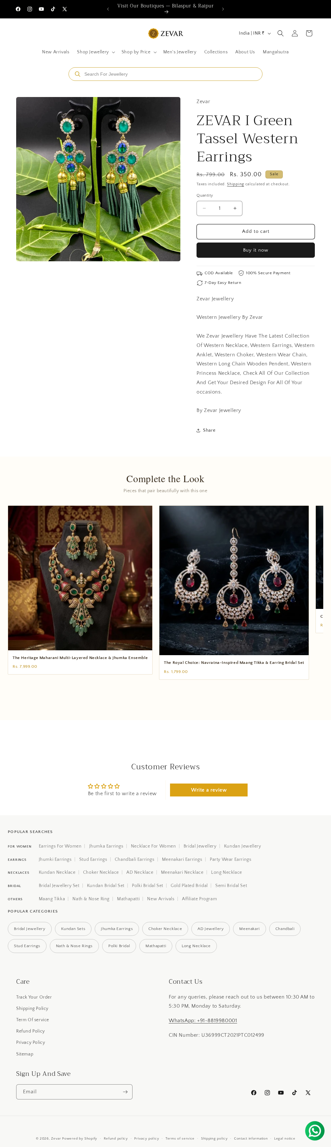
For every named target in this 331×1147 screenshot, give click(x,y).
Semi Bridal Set (231, 885)
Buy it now (255, 250)
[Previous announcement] (108, 9)
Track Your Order (34, 997)
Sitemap (24, 1054)
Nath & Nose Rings (74, 946)
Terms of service (180, 1139)
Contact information (251, 1139)
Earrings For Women (60, 846)
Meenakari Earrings (182, 859)
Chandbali (284, 928)
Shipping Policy (32, 1008)
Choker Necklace (101, 872)
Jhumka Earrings (106, 846)
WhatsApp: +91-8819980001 (203, 1020)
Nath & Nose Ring (91, 899)
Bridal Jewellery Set (59, 885)
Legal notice (284, 1139)
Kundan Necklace (57, 872)
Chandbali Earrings (135, 859)
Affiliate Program (199, 899)
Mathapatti (128, 899)
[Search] (77, 74)
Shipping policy (214, 1139)
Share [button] (209, 430)
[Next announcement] (223, 9)
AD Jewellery (211, 928)
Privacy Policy (30, 1042)
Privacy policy (146, 1139)
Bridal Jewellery (200, 846)
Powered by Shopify (79, 1139)
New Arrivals (160, 899)
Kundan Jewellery (242, 846)
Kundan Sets (73, 928)
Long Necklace (226, 872)
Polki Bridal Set (147, 885)
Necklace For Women (153, 846)
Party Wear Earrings (230, 859)
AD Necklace (140, 872)
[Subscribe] (125, 1091)
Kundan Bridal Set (105, 885)
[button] (95, 52)
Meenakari (249, 928)
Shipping (235, 184)
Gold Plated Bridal (189, 885)
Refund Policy (30, 1031)
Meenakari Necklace (182, 872)
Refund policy (116, 1139)
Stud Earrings (93, 859)
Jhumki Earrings (55, 859)
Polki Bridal (119, 946)
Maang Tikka (52, 899)
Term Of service (32, 1020)
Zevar (56, 1139)
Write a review (209, 790)
